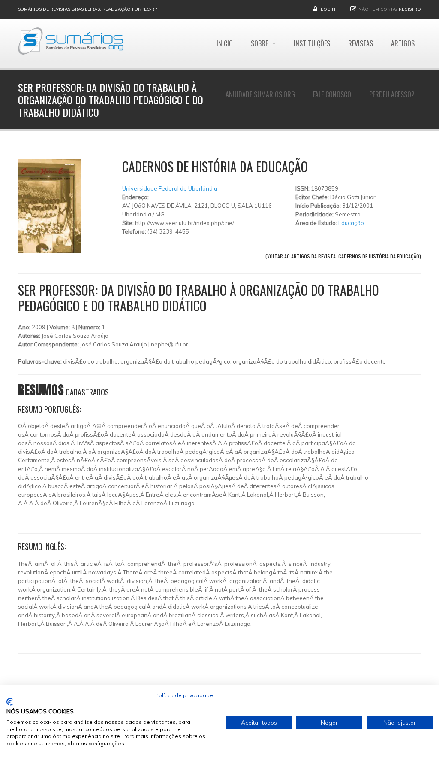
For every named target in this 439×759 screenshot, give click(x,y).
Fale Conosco (332, 94)
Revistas (360, 43)
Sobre (260, 43)
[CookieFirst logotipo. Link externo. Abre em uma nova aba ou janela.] (9, 702)
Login (328, 9)
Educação (351, 222)
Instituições (312, 43)
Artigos (403, 43)
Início (224, 43)
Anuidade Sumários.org (260, 94)
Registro (410, 9)
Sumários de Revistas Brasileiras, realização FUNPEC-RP (87, 9)
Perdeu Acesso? (392, 94)
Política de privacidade (184, 695)
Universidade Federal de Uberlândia (169, 188)
